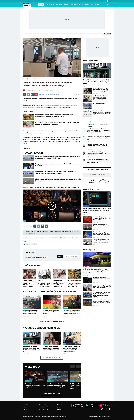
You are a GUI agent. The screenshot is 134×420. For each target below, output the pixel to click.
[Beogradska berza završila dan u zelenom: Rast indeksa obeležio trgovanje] (28, 166)
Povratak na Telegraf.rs (30, 1)
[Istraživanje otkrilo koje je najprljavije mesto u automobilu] (87, 280)
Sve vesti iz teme (52, 321)
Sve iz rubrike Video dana (52, 393)
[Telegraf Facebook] (102, 1)
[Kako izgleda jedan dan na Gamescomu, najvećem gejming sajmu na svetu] (87, 227)
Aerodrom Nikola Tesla (30, 244)
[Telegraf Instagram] (107, 1)
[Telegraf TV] (110, 1)
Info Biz (25, 79)
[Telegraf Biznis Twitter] (105, 1)
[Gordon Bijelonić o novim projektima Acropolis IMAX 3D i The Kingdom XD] (35, 376)
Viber (27, 233)
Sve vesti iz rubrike (51, 357)
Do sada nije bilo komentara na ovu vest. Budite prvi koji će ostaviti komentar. (36, 256)
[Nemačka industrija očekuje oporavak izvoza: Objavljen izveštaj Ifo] (52, 302)
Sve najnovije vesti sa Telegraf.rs (97, 169)
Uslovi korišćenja (76, 237)
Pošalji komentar (71, 256)
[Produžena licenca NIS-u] (87, 106)
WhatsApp (75, 231)
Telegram (33, 233)
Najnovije (90, 61)
